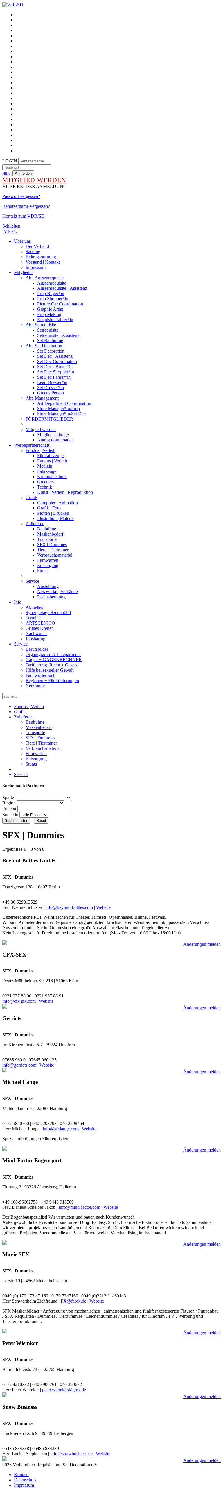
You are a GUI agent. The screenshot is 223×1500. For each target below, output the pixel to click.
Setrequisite (47, 330)
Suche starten (16, 820)
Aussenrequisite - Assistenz (62, 288)
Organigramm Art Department (53, 654)
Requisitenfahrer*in (55, 319)
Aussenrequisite (51, 282)
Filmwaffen (47, 560)
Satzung (33, 251)
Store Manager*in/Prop (58, 408)
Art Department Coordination (64, 403)
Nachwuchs (36, 633)
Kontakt (21, 1474)
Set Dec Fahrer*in (54, 377)
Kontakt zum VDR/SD (23, 216)
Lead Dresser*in (52, 382)
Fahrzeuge (46, 471)
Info (17, 602)
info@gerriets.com (19, 1065)
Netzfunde (35, 685)
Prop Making (49, 314)
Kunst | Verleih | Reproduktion (65, 492)
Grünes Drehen (40, 628)
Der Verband (37, 246)
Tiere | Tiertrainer (53, 549)
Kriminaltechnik (52, 476)
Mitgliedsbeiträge (53, 434)
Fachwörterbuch (40, 675)
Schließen (11, 226)
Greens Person (50, 392)
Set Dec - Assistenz (55, 356)
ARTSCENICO (40, 623)
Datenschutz (25, 1479)
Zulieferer (35, 523)
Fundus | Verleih (40, 450)
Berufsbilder (37, 649)
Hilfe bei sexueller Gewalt (49, 670)
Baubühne (46, 528)
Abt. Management (42, 398)
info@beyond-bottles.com (69, 907)
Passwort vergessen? (21, 196)
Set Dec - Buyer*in (55, 366)
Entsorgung (47, 565)
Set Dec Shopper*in (55, 371)
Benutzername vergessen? (26, 206)
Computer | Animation (57, 502)
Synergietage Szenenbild (48, 612)
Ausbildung (48, 586)
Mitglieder (23, 272)
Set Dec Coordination (57, 361)
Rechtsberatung (51, 596)
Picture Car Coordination (60, 303)
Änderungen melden (202, 944)
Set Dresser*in (50, 387)
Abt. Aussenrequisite (45, 277)
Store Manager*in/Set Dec (61, 413)
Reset (41, 820)
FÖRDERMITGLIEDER (49, 418)
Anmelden (23, 173)
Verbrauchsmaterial (54, 555)
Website (103, 907)
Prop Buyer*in (50, 293)
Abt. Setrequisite (41, 324)
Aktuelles (34, 607)
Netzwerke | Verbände (57, 591)
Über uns (22, 241)
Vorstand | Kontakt (43, 262)
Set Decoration (50, 350)
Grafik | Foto (49, 507)
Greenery (45, 481)
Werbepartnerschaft (31, 445)
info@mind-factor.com (79, 1207)
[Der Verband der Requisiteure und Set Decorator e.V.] (12, 4)
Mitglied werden (41, 429)
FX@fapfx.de (73, 1301)
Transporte (47, 539)
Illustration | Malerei (55, 518)
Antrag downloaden (55, 439)
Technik (44, 486)
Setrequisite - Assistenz (58, 335)
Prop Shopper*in (52, 298)
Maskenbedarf (50, 534)
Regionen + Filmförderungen (52, 680)
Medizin (44, 466)
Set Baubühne (50, 340)
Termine (33, 617)
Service (32, 581)
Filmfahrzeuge (50, 455)
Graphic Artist (50, 309)
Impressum (36, 267)
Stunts (42, 570)
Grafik (31, 497)
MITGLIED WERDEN (34, 180)
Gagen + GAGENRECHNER (54, 659)
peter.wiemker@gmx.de (64, 1389)
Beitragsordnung (41, 256)
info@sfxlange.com (61, 1128)
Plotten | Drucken (53, 513)
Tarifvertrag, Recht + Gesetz (52, 664)
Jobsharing (35, 638)
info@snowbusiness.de (71, 1453)
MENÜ (9, 231)
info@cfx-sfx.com (19, 1001)
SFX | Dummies (52, 544)
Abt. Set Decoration (44, 345)
